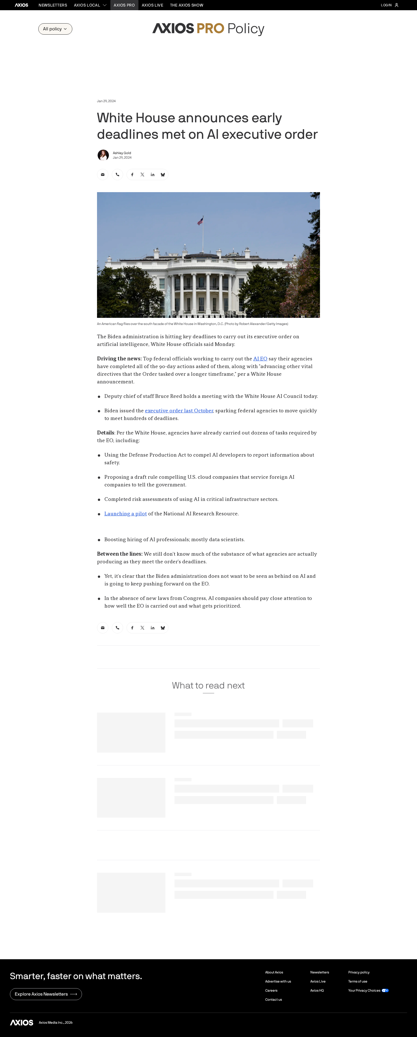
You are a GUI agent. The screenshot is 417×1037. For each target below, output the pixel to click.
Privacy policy (359, 972)
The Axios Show (186, 5)
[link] (102, 174)
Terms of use (357, 981)
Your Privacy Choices (364, 990)
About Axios (274, 972)
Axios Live (152, 5)
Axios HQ (317, 990)
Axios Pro (124, 5)
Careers (271, 990)
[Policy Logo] (208, 28)
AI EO (260, 359)
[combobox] (91, 5)
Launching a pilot (125, 514)
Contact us (273, 999)
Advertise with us (278, 981)
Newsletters (53, 5)
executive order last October (179, 410)
